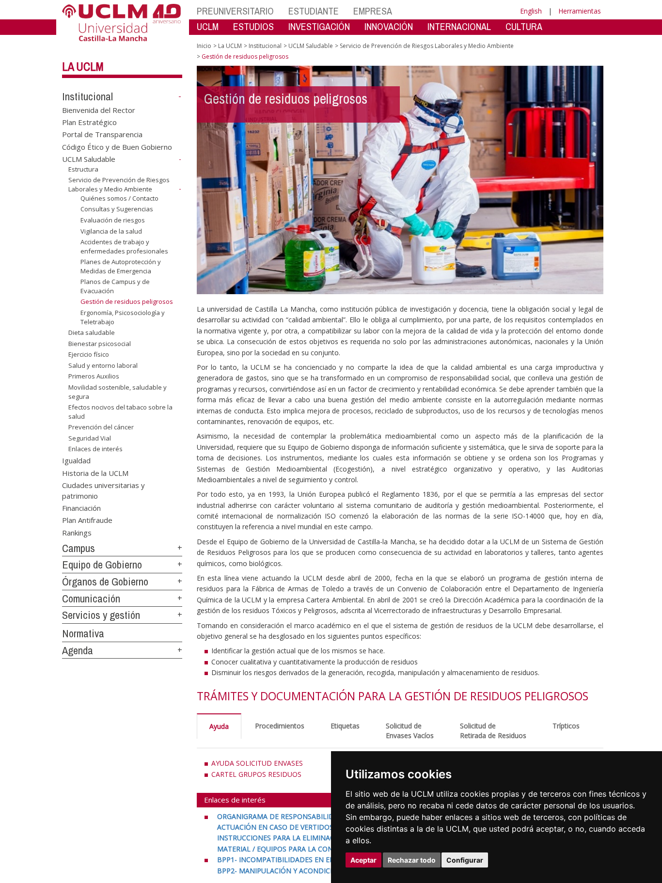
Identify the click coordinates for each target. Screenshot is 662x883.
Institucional (87, 96)
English (531, 11)
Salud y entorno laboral (103, 365)
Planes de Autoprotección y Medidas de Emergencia (120, 266)
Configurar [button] (464, 860)
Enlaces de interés (95, 448)
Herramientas (579, 11)
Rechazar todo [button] (412, 860)
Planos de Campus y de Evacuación (115, 286)
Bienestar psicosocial (99, 343)
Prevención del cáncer (101, 427)
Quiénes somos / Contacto (119, 198)
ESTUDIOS (253, 26)
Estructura (83, 169)
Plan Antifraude (87, 520)
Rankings (77, 532)
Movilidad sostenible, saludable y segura (117, 391)
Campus (78, 548)
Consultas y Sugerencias (116, 209)
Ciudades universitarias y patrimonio (103, 490)
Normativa (83, 633)
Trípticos (566, 725)
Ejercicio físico (88, 354)
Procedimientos (279, 725)
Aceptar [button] (363, 860)
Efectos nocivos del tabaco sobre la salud (120, 411)
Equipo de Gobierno (102, 564)
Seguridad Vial (89, 438)
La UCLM (83, 66)
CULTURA (523, 26)
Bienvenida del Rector (98, 109)
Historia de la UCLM (95, 472)
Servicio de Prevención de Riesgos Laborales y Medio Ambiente (119, 184)
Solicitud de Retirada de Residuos (493, 730)
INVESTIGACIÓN (319, 26)
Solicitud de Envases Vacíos (410, 730)
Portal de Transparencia (102, 134)
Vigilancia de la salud (111, 230)
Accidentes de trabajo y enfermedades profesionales (124, 246)
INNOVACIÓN (388, 26)
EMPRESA (372, 10)
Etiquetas (345, 725)
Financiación (81, 508)
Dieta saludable (91, 332)
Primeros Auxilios (93, 376)
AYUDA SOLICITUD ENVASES (257, 763)
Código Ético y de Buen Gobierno (117, 146)
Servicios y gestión (101, 615)
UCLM (208, 26)
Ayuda (219, 726)
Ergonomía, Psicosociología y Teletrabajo (122, 317)
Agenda (77, 650)
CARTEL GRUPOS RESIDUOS (256, 774)
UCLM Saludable (88, 159)
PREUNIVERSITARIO (235, 10)
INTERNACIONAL (459, 26)
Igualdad (76, 460)
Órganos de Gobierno (105, 581)
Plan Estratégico (89, 122)
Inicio (204, 46)
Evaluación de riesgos (112, 220)
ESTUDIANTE (313, 10)
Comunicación (91, 598)
